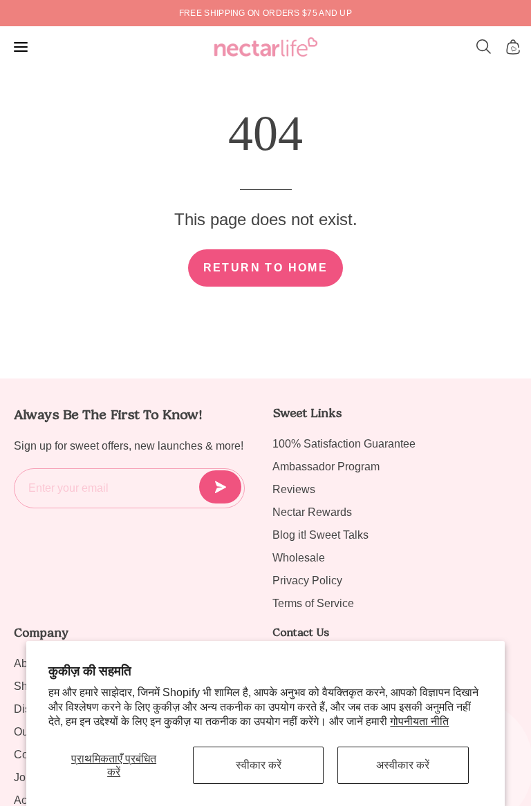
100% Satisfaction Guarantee (344, 444)
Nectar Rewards (312, 512)
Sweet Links (307, 413)
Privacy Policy (307, 580)
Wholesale (298, 558)
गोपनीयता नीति (419, 721)
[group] (265, 13)
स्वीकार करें (258, 765)
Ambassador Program (326, 466)
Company (41, 633)
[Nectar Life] (266, 47)
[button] (484, 47)
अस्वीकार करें (402, 765)
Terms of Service (313, 603)
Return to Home (265, 268)
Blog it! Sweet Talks (320, 535)
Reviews (293, 489)
